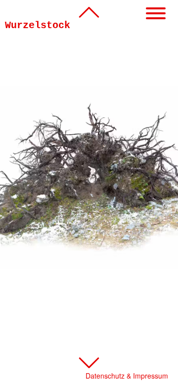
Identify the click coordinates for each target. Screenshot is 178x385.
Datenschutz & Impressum (127, 376)
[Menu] (155, 14)
